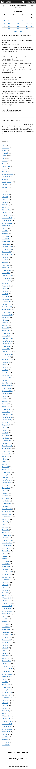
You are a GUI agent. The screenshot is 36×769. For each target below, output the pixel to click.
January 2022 (6, 336)
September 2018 (7, 422)
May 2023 (5, 294)
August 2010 (6, 677)
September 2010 (7, 674)
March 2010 (6, 684)
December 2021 (7, 338)
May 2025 (5, 233)
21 (13, 26)
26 (4, 29)
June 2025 (5, 231)
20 (9, 26)
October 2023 (6, 281)
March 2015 (6, 532)
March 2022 (6, 330)
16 (22, 23)
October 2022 (6, 312)
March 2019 (6, 407)
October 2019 (6, 388)
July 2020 (5, 365)
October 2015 (6, 514)
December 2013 (7, 572)
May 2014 (5, 559)
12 (4, 23)
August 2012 (6, 614)
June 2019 (5, 399)
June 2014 (5, 556)
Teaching (5, 179)
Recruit (4, 169)
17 (27, 23)
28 (13, 29)
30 (22, 29)
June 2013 (5, 587)
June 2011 (5, 650)
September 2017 (7, 454)
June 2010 (5, 682)
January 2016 (6, 506)
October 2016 (6, 483)
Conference (5, 148)
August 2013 (6, 582)
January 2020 (6, 380)
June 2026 (5, 199)
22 (18, 26)
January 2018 (6, 443)
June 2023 (5, 291)
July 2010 (5, 679)
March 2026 (6, 207)
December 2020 (7, 351)
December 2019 (7, 383)
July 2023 (5, 289)
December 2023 (7, 275)
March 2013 (6, 595)
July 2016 (5, 490)
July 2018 (5, 428)
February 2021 (6, 346)
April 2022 (5, 328)
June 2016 (5, 493)
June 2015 (5, 525)
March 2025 (6, 239)
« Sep (15, 31)
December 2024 (7, 247)
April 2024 (5, 265)
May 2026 (5, 202)
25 (32, 26)
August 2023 (6, 286)
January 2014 (6, 569)
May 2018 (5, 433)
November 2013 (7, 574)
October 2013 (6, 577)
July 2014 (5, 553)
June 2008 (5, 737)
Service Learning (7, 174)
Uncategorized (6, 182)
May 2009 (5, 708)
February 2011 (6, 661)
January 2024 (6, 273)
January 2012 (6, 632)
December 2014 (7, 540)
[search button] (3, 6)
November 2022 (7, 310)
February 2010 (6, 687)
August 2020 (6, 362)
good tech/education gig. (11, 120)
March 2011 (6, 658)
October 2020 (6, 357)
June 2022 (5, 323)
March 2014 (6, 564)
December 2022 (7, 307)
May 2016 (5, 496)
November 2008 (7, 724)
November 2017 (7, 448)
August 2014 (6, 551)
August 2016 (6, 488)
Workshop (5, 187)
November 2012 (7, 606)
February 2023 (6, 302)
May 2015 (5, 527)
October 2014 (6, 545)
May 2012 (5, 622)
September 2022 (7, 315)
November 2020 (7, 354)
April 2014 (5, 561)
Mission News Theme (13, 766)
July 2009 (5, 703)
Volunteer (5, 184)
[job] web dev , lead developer (12, 110)
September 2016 (7, 485)
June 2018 (5, 430)
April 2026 (5, 205)
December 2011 (7, 635)
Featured (5, 153)
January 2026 (6, 213)
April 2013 (5, 593)
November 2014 (7, 543)
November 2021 (7, 341)
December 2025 (7, 215)
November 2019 (7, 386)
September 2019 (7, 391)
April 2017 (5, 467)
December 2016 (7, 477)
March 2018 (6, 438)
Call (3, 145)
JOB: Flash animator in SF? (11, 77)
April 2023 (5, 296)
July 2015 (5, 522)
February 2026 (6, 210)
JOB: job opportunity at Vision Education (16, 92)
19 (4, 26)
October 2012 (6, 608)
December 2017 (7, 446)
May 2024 (5, 262)
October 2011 (6, 640)
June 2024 (5, 260)
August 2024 (6, 257)
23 (22, 26)
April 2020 (5, 372)
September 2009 (7, 698)
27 (9, 29)
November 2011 (7, 637)
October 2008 (6, 726)
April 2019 (5, 404)
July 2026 (5, 197)
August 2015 (6, 519)
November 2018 (7, 417)
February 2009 (6, 716)
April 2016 (5, 498)
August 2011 (6, 645)
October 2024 (6, 252)
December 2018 (7, 414)
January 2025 (6, 244)
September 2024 (7, 254)
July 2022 (5, 320)
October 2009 (6, 695)
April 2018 (5, 435)
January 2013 (6, 601)
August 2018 (6, 425)
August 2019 (6, 393)
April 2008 (5, 742)
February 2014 (6, 566)
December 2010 (7, 666)
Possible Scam (6, 166)
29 (18, 29)
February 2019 (6, 409)
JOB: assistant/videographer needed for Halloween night (16, 58)
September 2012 (7, 611)
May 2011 (5, 653)
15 (18, 23)
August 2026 (6, 194)
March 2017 (6, 469)
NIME (4, 163)
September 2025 (7, 223)
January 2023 (6, 304)
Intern (4, 156)
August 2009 (6, 700)
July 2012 (5, 616)
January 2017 (6, 475)
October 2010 (6, 671)
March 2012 (6, 627)
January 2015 (6, 538)
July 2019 (5, 396)
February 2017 (6, 472)
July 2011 (5, 648)
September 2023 (7, 283)
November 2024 (7, 249)
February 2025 (6, 241)
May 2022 (5, 325)
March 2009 (6, 713)
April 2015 (5, 530)
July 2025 (5, 228)
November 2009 (7, 692)
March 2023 (6, 299)
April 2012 (5, 624)
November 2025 (7, 218)
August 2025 (6, 226)
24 (27, 26)
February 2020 (6, 378)
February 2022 (6, 333)
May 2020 (5, 370)
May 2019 (5, 401)
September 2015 (7, 517)
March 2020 (6, 375)
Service (4, 171)
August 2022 (6, 317)
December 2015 (7, 509)
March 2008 (6, 745)
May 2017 (5, 464)
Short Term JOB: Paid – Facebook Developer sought (17, 41)
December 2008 (7, 721)
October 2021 (6, 344)
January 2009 (6, 719)
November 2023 (7, 278)
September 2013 (7, 580)
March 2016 (6, 501)
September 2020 (7, 359)
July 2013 (5, 585)
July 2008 (5, 734)
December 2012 (7, 603)
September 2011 (7, 642)
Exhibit (4, 150)
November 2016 (7, 480)
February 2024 (6, 270)
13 (9, 23)
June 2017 (5, 462)
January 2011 (6, 663)
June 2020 (5, 367)
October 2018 (6, 420)
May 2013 (5, 590)
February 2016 (6, 504)
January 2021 (6, 349)
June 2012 (5, 619)
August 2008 (6, 732)
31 (27, 29)
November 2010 (7, 669)
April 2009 (5, 711)
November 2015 (7, 511)
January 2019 (6, 412)
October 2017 (6, 451)
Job (3, 158)
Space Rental (6, 177)
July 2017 (5, 459)
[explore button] (23, 2)
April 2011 (5, 656)
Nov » (20, 31)
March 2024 (6, 268)
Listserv (4, 161)
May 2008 (5, 740)
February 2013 (6, 598)
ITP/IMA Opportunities (18, 6)
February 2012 (6, 629)
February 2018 (6, 441)
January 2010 (6, 690)
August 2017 (6, 456)
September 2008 (7, 729)
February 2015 (6, 535)
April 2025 (5, 236)
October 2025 (6, 220)
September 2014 (7, 548)
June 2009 (5, 705)
